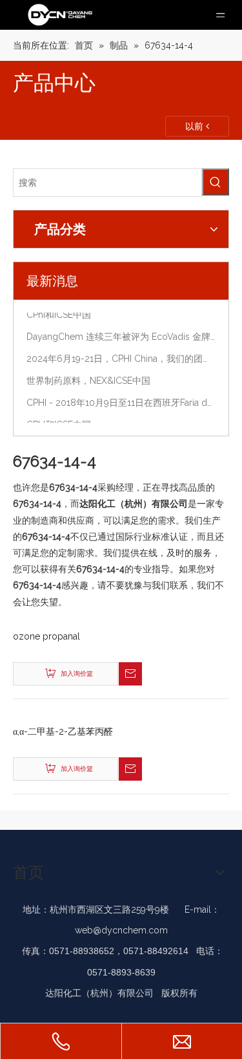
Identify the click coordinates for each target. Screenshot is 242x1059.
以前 (195, 126)
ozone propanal (46, 636)
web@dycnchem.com (121, 930)
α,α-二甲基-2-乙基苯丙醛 (63, 731)
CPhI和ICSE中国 (58, 313)
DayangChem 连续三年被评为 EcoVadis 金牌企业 (121, 335)
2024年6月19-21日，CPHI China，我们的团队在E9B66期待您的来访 (121, 357)
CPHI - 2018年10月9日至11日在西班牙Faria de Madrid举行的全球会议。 (121, 401)
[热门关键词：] (215, 181)
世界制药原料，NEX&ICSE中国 (88, 379)
